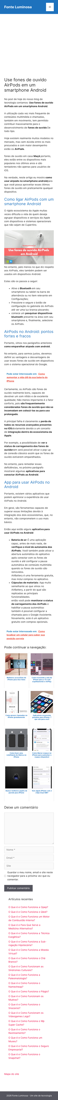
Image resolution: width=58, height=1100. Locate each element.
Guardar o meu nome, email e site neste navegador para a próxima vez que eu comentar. (30, 876)
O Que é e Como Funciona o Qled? (27, 911)
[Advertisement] (29, 44)
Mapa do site (11, 1074)
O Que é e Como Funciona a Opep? (28, 907)
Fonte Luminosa (18, 7)
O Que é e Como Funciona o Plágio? (28, 991)
